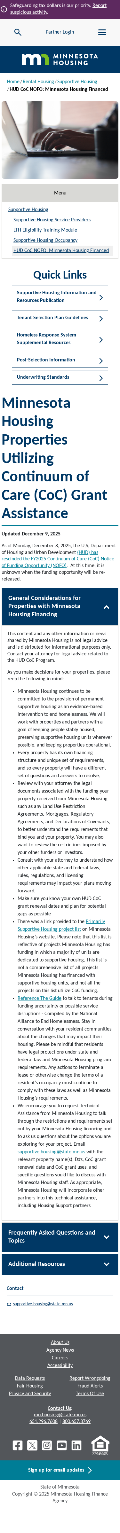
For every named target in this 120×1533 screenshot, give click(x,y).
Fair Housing (30, 1386)
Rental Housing (38, 81)
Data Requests (30, 1378)
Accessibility (60, 1365)
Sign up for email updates (58, 1470)
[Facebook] (18, 1445)
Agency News (60, 1350)
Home (13, 81)
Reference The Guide (39, 998)
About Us (60, 1342)
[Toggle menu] (102, 32)
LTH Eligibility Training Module (45, 230)
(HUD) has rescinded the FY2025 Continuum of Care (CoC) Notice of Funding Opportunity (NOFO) (58, 559)
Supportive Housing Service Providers (52, 220)
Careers (60, 1358)
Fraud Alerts (90, 1386)
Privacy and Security (30, 1393)
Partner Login (60, 32)
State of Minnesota (60, 1487)
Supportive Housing (77, 81)
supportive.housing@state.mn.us (51, 1152)
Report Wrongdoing (89, 1378)
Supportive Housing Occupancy (45, 240)
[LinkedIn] (77, 1445)
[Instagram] (47, 1445)
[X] (32, 1445)
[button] (60, 297)
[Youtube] (62, 1445)
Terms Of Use (90, 1393)
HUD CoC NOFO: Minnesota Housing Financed (61, 250)
